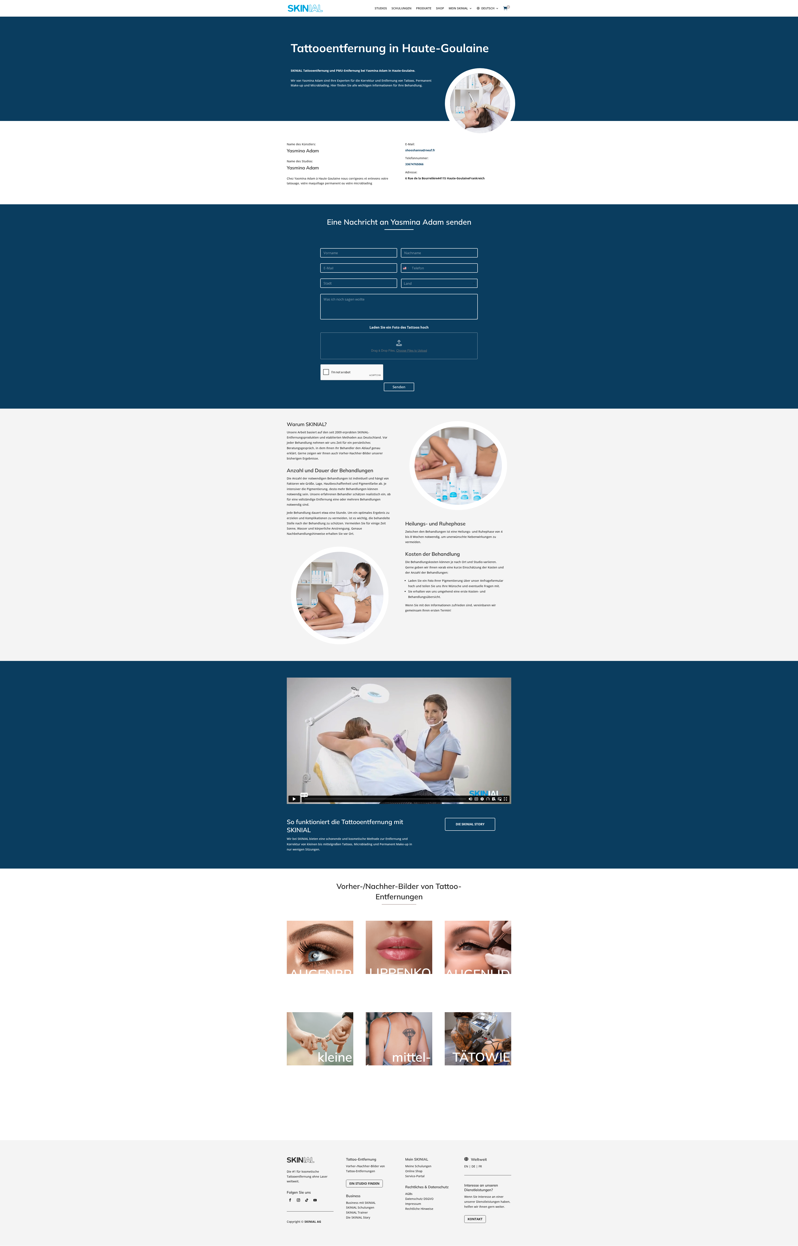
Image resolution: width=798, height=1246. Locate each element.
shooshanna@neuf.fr (420, 150)
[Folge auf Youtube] (315, 1200)
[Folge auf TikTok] (306, 1200)
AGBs (409, 1194)
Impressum (413, 1204)
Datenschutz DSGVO (419, 1199)
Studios (381, 8)
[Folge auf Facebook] (290, 1200)
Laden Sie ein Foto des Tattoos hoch (399, 327)
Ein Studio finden (364, 1183)
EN (466, 1166)
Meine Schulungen (418, 1166)
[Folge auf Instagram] (298, 1200)
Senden (399, 387)
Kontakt (475, 1219)
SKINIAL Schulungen (360, 1207)
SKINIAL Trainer (357, 1212)
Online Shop (413, 1171)
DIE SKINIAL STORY (470, 824)
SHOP (440, 8)
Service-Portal (415, 1176)
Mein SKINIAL (458, 8)
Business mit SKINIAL (361, 1203)
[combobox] (405, 268)
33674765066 (414, 164)
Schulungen (401, 8)
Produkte (423, 8)
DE (473, 1166)
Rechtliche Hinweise (419, 1209)
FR (480, 1166)
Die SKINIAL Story (358, 1217)
